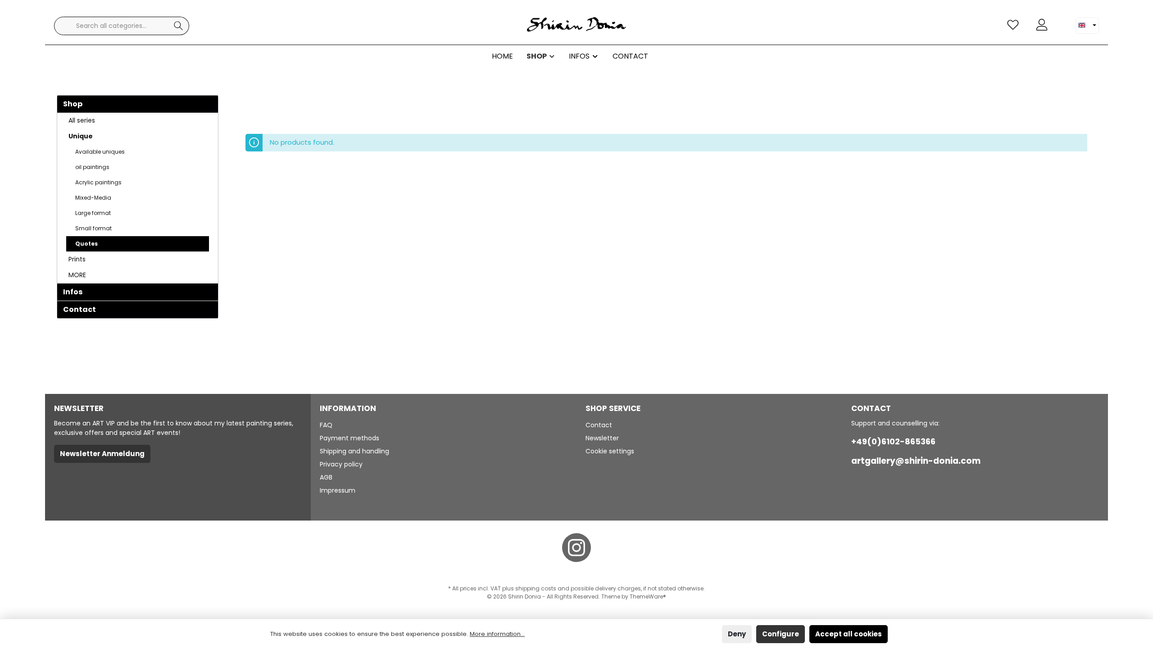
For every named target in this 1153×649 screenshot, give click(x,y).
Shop (72, 104)
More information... (497, 634)
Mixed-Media (93, 197)
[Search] (178, 26)
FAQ (326, 425)
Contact (79, 309)
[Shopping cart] (1061, 21)
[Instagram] (576, 548)
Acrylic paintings (98, 182)
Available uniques (100, 151)
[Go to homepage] (576, 26)
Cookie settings (610, 451)
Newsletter (602, 438)
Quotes (86, 243)
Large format (93, 213)
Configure (780, 634)
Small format (93, 228)
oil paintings (92, 167)
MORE (77, 274)
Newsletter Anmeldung (102, 453)
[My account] (1042, 25)
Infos (72, 292)
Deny (737, 634)
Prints (77, 259)
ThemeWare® (648, 596)
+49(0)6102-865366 (893, 441)
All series (81, 120)
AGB (326, 477)
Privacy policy (341, 464)
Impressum (337, 490)
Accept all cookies (848, 634)
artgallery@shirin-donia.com (916, 461)
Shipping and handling (354, 451)
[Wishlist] (1013, 25)
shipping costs (535, 588)
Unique (80, 136)
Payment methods (349, 438)
